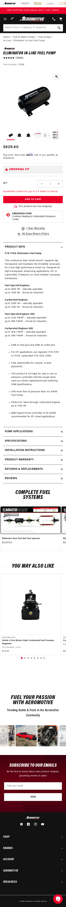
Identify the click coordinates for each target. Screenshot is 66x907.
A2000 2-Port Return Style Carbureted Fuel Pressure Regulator (28, 642)
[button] (5, 19)
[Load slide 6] (38, 658)
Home (6, 37)
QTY (5, 183)
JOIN (33, 797)
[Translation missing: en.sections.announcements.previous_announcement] (3, 10)
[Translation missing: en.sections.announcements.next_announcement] (63, 10)
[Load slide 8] (44, 658)
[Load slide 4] (31, 658)
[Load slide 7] (41, 658)
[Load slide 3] (28, 658)
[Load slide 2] (25, 658)
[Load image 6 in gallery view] (55, 135)
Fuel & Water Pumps (24, 37)
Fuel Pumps (44, 37)
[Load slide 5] (34, 658)
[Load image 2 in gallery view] (19, 135)
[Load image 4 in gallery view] (37, 135)
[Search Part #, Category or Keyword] (59, 27)
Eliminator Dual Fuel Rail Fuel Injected (21, 539)
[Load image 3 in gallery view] (28, 135)
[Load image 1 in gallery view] (10, 136)
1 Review (19, 58)
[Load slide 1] (22, 658)
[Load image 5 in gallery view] (46, 135)
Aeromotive (29, 901)
